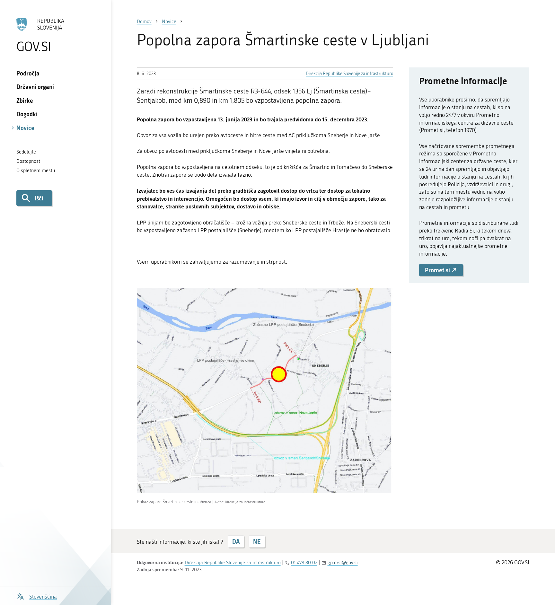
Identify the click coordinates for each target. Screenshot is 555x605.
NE (256, 541)
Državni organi (35, 87)
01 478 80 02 (304, 563)
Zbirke (24, 100)
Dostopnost (28, 161)
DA (236, 541)
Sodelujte (26, 152)
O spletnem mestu (35, 170)
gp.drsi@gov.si (343, 563)
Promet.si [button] (438, 270)
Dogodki (27, 114)
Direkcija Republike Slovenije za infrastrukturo (349, 73)
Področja (28, 73)
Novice (25, 128)
